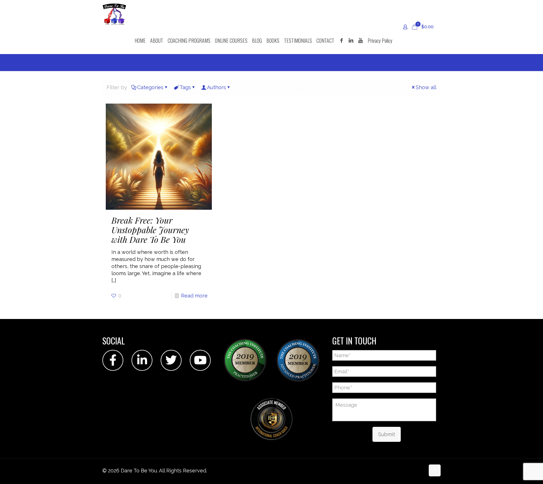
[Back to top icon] (435, 470)
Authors (216, 87)
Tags (185, 87)
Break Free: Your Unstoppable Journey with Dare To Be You (150, 230)
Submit (386, 434)
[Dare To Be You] (114, 13)
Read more (194, 296)
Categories (150, 87)
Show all (426, 87)
